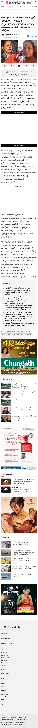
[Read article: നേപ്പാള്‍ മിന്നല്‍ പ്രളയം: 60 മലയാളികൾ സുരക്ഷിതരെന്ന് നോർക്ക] (6, 402)
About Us (4, 633)
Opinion (3, 665)
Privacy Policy (5, 638)
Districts (34, 7)
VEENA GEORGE (7, 334)
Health (3, 699)
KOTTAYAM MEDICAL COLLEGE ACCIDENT (18, 332)
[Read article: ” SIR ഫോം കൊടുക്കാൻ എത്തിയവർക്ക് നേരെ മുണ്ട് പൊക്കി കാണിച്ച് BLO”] (6, 568)
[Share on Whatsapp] (4, 65)
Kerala (3, 7)
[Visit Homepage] (18, 2)
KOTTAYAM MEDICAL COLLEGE (23, 334)
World (18, 7)
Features (4, 660)
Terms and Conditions (8, 641)
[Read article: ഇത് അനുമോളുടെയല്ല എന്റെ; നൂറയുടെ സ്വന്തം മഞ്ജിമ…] (6, 544)
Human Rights (5, 657)
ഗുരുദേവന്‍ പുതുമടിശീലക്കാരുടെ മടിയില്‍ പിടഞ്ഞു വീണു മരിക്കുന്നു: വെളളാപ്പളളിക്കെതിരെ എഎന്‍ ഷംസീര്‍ (18, 299)
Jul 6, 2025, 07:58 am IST (12, 37)
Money (3, 707)
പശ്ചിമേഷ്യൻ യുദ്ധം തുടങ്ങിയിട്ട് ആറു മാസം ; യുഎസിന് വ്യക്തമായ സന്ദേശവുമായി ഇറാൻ (24, 418)
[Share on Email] (33, 65)
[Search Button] (36, 2)
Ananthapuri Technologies (16, 724)
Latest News (5, 673)
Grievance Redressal (7, 643)
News (7, 14)
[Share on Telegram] (26, 65)
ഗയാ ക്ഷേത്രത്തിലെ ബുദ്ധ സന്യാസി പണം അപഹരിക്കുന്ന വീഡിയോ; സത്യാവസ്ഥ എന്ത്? (23, 481)
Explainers (4, 662)
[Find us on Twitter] (5, 627)
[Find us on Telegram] (19, 627)
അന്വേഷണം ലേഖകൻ (12, 34)
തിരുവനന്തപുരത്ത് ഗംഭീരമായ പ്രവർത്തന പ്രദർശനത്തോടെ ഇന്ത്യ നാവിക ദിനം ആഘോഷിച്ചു (23, 552)
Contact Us (4, 636)
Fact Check (4, 655)
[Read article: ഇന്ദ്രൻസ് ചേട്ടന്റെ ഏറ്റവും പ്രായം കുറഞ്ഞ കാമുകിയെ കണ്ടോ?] (6, 560)
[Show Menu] (2, 2)
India (11, 7)
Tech (2, 704)
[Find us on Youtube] (15, 627)
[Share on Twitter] (19, 65)
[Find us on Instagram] (8, 627)
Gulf (25, 7)
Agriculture (4, 697)
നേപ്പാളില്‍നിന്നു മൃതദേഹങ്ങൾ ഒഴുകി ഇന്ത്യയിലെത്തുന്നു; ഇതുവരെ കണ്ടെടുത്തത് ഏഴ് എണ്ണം (24, 386)
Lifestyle (4, 702)
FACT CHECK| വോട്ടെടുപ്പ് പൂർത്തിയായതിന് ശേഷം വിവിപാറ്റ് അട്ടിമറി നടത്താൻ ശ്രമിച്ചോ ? (22, 489)
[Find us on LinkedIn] (12, 627)
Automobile (4, 694)
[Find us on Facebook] (1, 627)
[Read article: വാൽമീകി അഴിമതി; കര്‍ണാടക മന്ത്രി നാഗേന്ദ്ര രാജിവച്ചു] (6, 394)
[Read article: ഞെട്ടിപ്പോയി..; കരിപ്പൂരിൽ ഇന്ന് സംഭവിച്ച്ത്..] (6, 576)
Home (3, 14)
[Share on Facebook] (11, 65)
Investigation (5, 652)
